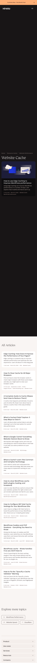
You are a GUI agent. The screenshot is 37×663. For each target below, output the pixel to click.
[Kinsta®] (6, 8)
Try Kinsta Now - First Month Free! (16, 2)
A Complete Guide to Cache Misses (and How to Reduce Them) (18, 397)
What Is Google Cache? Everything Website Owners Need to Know (18, 437)
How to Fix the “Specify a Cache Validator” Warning (17, 572)
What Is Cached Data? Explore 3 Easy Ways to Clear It (17, 418)
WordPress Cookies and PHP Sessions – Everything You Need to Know (18, 527)
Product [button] (6, 641)
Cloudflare (27, 622)
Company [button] (7, 660)
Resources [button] (7, 655)
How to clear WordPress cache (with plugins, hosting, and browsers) (16, 483)
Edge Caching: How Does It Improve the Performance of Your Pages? (18, 355)
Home (3, 153)
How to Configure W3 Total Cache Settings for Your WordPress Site (17, 505)
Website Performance (26, 153)
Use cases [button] (7, 646)
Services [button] (6, 651)
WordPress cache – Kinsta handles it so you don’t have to (18, 549)
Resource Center (12, 153)
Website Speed (10, 622)
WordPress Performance (13, 617)
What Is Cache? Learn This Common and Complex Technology (18, 461)
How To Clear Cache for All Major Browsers (17, 374)
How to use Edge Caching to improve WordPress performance (17, 182)
